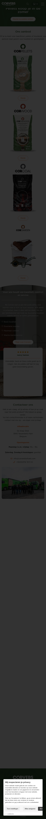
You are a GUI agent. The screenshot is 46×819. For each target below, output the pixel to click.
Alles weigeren (30, 809)
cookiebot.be (10, 814)
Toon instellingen (12, 809)
